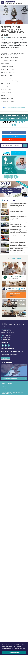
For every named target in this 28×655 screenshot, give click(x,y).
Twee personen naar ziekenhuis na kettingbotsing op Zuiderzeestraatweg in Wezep (18, 224)
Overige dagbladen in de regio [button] (10, 378)
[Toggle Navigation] (25, 2)
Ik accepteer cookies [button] (14, 652)
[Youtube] (5, 345)
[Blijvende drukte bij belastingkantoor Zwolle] (4, 212)
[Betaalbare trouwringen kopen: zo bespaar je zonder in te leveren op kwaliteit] (4, 205)
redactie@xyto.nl (7, 337)
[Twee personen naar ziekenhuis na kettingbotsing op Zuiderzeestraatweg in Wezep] (4, 225)
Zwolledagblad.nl (10, 2)
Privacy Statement (6, 388)
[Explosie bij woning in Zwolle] (4, 238)
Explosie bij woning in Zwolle (17, 235)
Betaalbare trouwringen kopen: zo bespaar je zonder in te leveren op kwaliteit (18, 205)
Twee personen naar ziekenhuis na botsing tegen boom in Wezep (18, 218)
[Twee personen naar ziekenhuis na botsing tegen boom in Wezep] (4, 218)
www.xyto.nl (6, 339)
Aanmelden (5, 358)
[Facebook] (2, 345)
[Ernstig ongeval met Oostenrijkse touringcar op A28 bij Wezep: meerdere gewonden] (4, 231)
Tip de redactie (15, 140)
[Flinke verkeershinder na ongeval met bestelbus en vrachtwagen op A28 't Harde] (4, 251)
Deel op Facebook (15, 133)
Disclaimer (4, 386)
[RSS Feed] (8, 345)
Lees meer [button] (22, 648)
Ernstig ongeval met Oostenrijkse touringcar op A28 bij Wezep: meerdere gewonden (18, 231)
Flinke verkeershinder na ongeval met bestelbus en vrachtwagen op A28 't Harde (18, 250)
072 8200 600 (7, 335)
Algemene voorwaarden (7, 383)
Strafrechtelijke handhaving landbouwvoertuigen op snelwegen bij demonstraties (18, 244)
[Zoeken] (25, 145)
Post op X (15, 136)
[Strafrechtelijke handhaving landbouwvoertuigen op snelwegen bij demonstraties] (4, 244)
